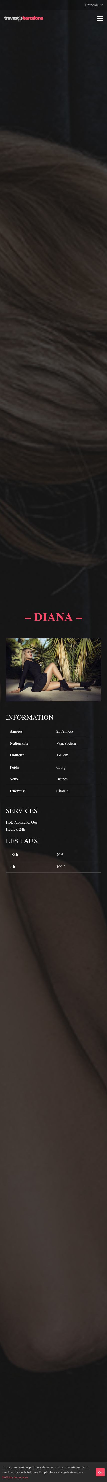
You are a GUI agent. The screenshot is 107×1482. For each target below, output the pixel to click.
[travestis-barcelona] (24, 19)
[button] (94, 5)
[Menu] (100, 18)
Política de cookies (15, 1477)
